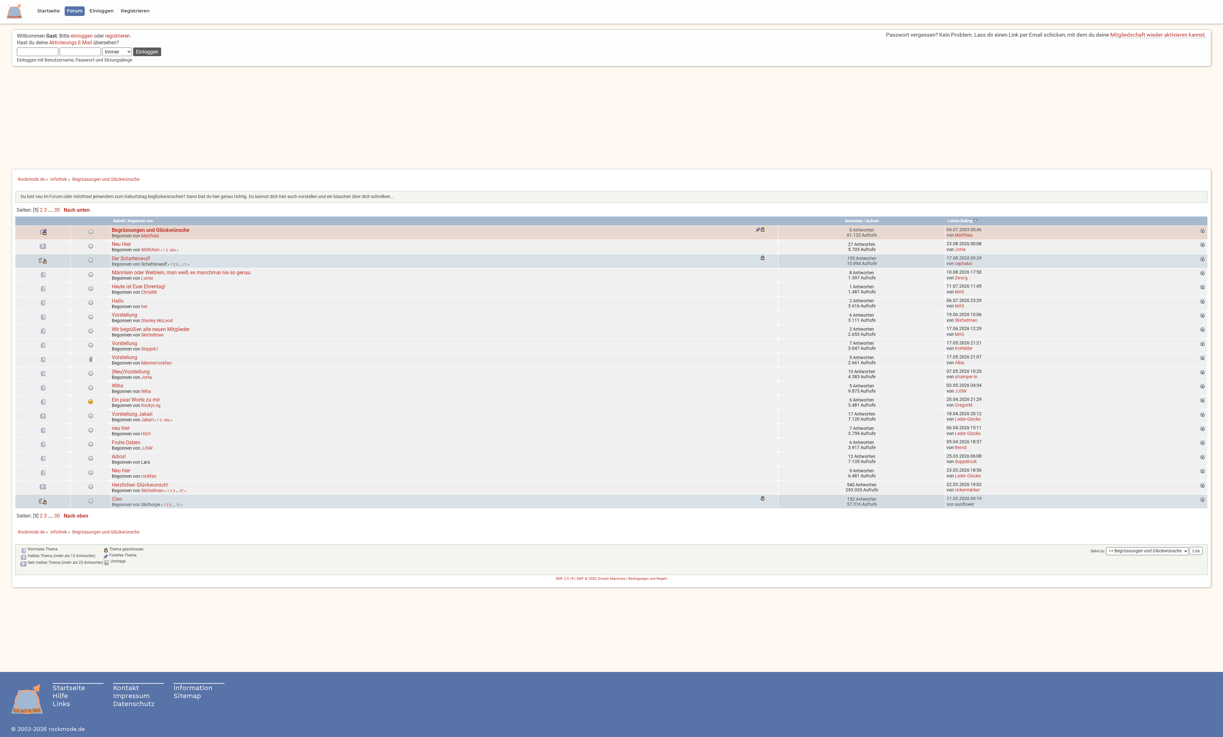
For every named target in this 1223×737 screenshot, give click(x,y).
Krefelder (964, 348)
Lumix (147, 278)
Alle (173, 250)
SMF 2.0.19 (565, 579)
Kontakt (126, 688)
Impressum (131, 696)
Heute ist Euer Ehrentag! (138, 287)
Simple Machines (612, 579)
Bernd (961, 447)
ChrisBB (149, 292)
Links (61, 704)
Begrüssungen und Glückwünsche (151, 230)
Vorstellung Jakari (132, 414)
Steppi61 (150, 348)
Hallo (118, 301)
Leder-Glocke (968, 419)
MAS (959, 291)
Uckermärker (967, 489)
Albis (959, 362)
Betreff (119, 221)
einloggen (82, 36)
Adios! (119, 456)
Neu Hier (121, 244)
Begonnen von (140, 221)
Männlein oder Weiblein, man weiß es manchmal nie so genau (181, 272)
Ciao (117, 499)
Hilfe (60, 696)
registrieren (117, 36)
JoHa (960, 249)
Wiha (117, 386)
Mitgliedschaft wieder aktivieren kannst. (1158, 35)
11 (185, 264)
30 (57, 210)
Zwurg (961, 277)
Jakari (147, 419)
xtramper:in (966, 376)
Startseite (69, 688)
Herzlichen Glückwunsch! (140, 485)
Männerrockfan (156, 362)
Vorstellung (124, 315)
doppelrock (966, 461)
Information (193, 688)
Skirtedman (966, 320)
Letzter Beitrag (961, 221)
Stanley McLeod (157, 320)
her (144, 306)
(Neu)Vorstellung (131, 372)
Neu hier (121, 471)
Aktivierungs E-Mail (70, 43)
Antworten (854, 221)
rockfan (148, 476)
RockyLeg (151, 405)
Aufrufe (872, 221)
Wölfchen (150, 249)
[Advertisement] (611, 118)
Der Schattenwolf (131, 258)
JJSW (960, 391)
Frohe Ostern (126, 442)
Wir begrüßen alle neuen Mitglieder (151, 329)
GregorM (963, 405)
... (51, 210)
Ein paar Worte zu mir (136, 400)
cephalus (963, 263)
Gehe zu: (1098, 551)
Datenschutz (133, 704)
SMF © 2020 (586, 579)
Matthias (150, 235)
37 (181, 491)
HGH (146, 433)
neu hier (121, 428)
